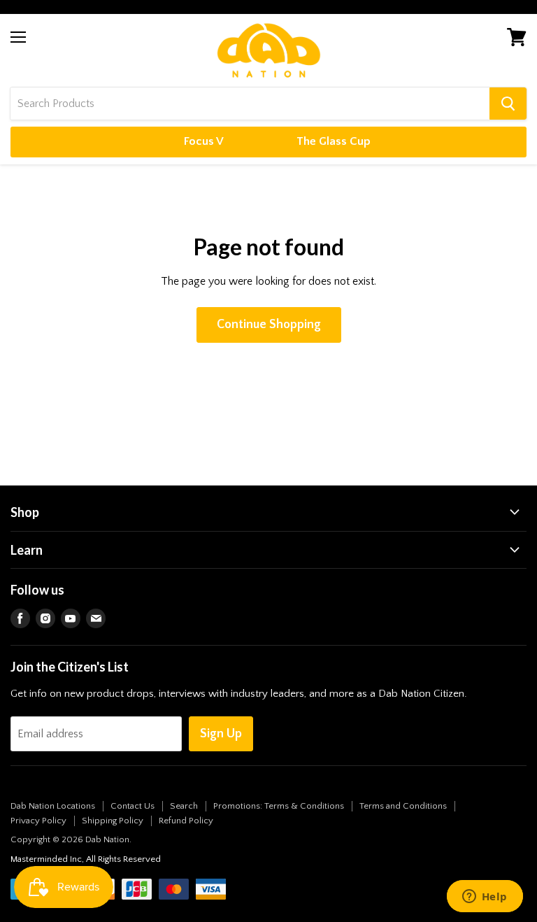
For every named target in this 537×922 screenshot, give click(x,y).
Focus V (204, 141)
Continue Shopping (269, 325)
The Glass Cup (333, 141)
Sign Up (221, 734)
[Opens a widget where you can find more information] (484, 897)
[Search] (508, 103)
